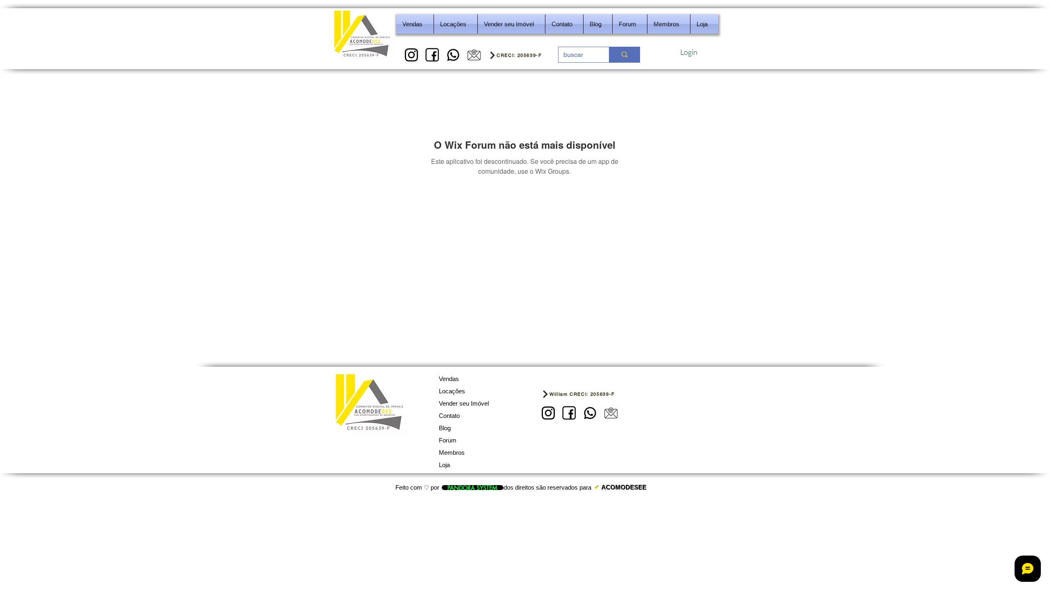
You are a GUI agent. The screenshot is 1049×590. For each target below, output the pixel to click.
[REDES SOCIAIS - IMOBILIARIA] (453, 55)
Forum (447, 440)
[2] (432, 55)
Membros (452, 452)
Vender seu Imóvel (464, 403)
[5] (474, 55)
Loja (444, 464)
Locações (452, 391)
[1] (411, 55)
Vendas (449, 378)
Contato (449, 415)
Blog (445, 427)
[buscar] (624, 54)
